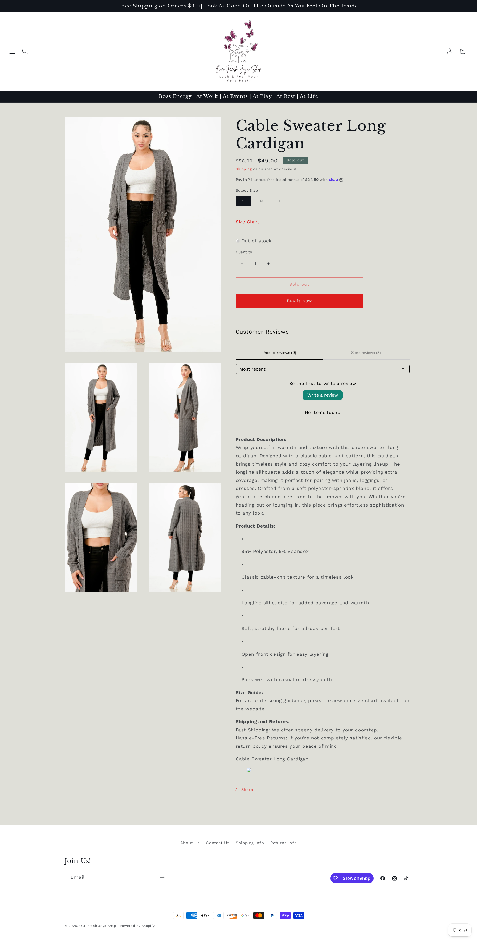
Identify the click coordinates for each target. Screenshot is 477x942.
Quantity (244, 252)
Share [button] (247, 789)
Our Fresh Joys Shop (98, 926)
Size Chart (247, 221)
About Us (190, 842)
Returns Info (283, 842)
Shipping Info (250, 842)
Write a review (322, 395)
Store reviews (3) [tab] (366, 352)
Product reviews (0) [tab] (279, 352)
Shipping (244, 169)
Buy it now (299, 300)
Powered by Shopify (137, 926)
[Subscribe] (162, 877)
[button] (12, 51)
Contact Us (217, 842)
